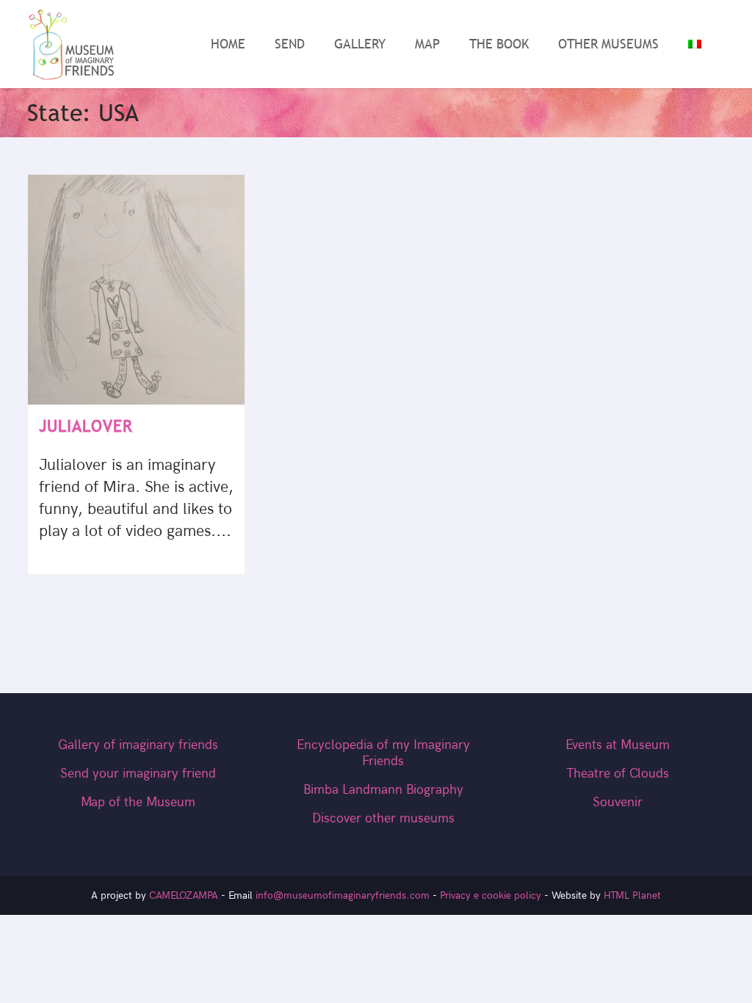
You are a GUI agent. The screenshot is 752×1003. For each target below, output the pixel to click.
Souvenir (618, 802)
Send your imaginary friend (138, 773)
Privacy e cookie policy (490, 895)
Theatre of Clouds (617, 773)
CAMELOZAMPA (183, 895)
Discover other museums (383, 818)
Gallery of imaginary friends (138, 745)
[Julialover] (136, 290)
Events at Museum (617, 745)
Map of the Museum (138, 802)
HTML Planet (632, 895)
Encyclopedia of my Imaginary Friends (383, 753)
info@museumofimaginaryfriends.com (343, 895)
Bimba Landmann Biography (383, 789)
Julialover (86, 426)
